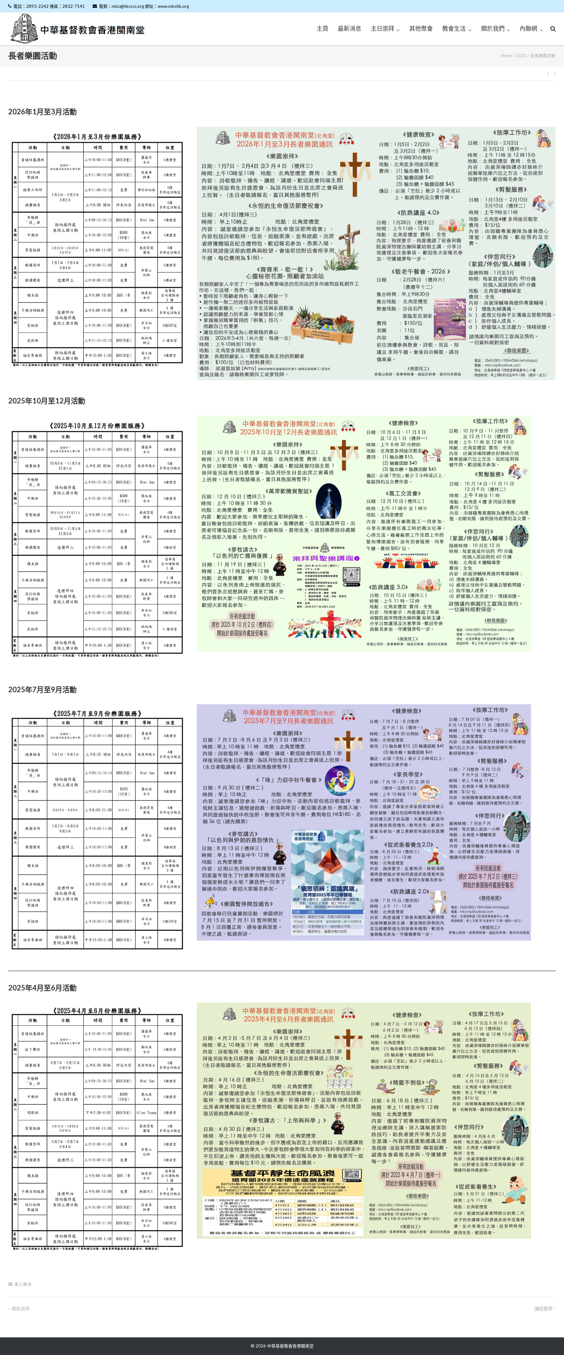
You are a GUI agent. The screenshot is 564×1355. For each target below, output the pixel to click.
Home (506, 55)
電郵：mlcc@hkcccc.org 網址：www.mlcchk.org (144, 6)
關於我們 (493, 28)
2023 (521, 55)
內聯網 (528, 28)
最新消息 (349, 28)
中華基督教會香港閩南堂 (290, 1345)
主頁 (322, 28)
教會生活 (454, 28)
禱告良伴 (20, 1308)
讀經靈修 (543, 1308)
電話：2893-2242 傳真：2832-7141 (49, 6)
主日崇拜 (382, 28)
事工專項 (22, 1284)
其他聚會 (421, 28)
